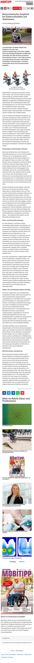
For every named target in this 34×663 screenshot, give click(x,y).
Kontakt (10, 657)
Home (3, 654)
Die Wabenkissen (7, 425)
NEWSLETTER (30, 3)
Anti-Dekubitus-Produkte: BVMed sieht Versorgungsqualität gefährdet (13, 505)
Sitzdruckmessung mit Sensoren (12, 558)
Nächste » (22, 561)
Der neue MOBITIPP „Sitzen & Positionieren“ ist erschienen (16, 478)
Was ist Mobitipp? (11, 654)
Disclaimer (4, 657)
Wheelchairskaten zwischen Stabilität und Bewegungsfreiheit (14, 451)
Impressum (20, 654)
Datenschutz (28, 654)
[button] (8, 8)
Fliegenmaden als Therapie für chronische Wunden (15, 531)
